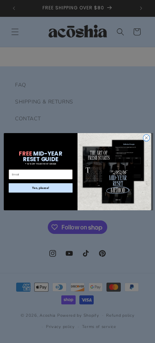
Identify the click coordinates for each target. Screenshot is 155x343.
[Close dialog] (146, 138)
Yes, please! (40, 187)
